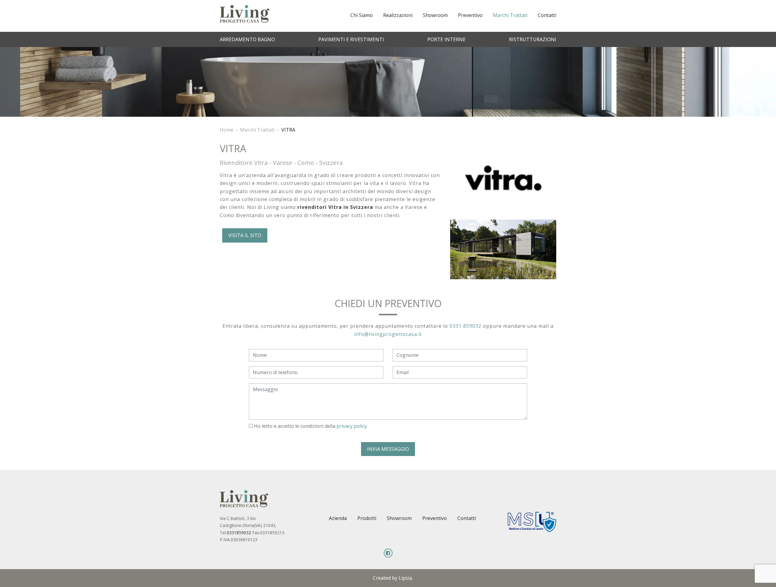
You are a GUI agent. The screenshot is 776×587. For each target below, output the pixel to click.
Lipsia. (406, 578)
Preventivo (470, 15)
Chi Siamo (361, 15)
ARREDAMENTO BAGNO (247, 39)
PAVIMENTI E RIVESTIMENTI (351, 39)
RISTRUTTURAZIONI (532, 39)
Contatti (547, 15)
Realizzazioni (398, 15)
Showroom (435, 15)
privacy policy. (352, 426)
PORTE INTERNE (446, 39)
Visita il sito (244, 235)
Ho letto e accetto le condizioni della (310, 426)
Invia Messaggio (388, 449)
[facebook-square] (388, 553)
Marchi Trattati (510, 15)
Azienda (338, 518)
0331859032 (239, 532)
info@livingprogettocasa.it (388, 334)
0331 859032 (465, 326)
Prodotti (366, 518)
